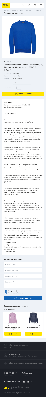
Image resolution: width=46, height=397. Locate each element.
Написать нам (25, 375)
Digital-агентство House (23, 393)
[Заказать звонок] (23, 5)
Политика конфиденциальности (21, 389)
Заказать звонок (9, 375)
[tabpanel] (13, 325)
